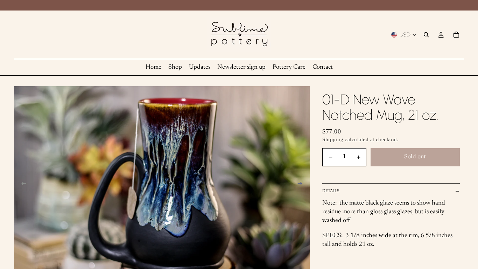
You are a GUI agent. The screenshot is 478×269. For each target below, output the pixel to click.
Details (330, 190)
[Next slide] (302, 185)
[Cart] (456, 34)
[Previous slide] (21, 185)
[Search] (426, 34)
